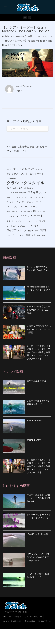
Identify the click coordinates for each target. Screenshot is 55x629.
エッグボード (36, 173)
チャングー (10, 202)
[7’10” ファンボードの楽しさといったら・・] (14, 580)
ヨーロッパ (11, 225)
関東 (43, 235)
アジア (31, 169)
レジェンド (23, 225)
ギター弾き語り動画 (13, 621)
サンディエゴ (11, 188)
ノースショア (11, 211)
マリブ (42, 221)
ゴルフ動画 (30, 621)
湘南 (28, 235)
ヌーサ (34, 206)
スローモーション (13, 197)
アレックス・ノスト (17, 173)
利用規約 (18, 616)
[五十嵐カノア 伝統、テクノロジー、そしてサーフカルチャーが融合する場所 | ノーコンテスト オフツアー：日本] (14, 352)
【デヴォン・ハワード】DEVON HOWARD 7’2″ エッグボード (38, 557)
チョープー (21, 202)
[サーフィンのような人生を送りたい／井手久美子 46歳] (14, 312)
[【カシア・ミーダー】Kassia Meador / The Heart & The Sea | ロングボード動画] (26, 7)
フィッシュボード (30, 216)
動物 (36, 230)
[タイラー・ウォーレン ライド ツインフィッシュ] (14, 520)
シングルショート (30, 188)
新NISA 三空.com (44, 621)
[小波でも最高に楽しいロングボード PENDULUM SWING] (14, 501)
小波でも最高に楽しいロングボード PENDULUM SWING (38, 497)
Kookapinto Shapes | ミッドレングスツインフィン (38, 289)
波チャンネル (23, 612)
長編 (38, 235)
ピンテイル (10, 216)
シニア (19, 188)
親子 (34, 235)
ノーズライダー (24, 211)
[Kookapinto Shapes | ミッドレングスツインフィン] (14, 293)
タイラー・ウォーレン (29, 197)
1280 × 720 (42, 36)
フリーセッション (13, 221)
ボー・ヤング (27, 221)
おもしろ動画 (20, 169)
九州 (25, 230)
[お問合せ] (10, 616)
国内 (43, 230)
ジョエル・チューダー (16, 192)
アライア (39, 169)
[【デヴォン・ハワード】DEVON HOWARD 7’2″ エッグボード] (14, 560)
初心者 (30, 230)
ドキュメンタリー (12, 207)
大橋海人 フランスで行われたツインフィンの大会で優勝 (39, 329)
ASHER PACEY (34, 440)
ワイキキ (34, 225)
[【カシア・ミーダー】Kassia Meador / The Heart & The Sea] (27, 62)
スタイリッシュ (37, 192)
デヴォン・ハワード (34, 202)
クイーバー (11, 178)
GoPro (8, 169)
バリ (34, 211)
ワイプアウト (14, 230)
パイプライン (42, 211)
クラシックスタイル (25, 183)
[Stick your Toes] (14, 426)
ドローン (24, 206)
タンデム (41, 197)
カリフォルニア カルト (38, 380)
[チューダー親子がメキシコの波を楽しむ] (14, 407)
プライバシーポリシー (33, 616)
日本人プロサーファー (15, 235)
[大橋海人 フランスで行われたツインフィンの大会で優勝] (14, 332)
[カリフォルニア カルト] (14, 387)
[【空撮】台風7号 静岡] (14, 540)
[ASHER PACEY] (14, 446)
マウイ (35, 221)
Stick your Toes (34, 420)
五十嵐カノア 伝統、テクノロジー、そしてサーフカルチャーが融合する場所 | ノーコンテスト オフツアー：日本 (39, 352)
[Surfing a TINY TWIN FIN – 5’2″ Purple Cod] (14, 273)
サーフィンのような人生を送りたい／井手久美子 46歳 (38, 309)
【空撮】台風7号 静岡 (37, 534)
